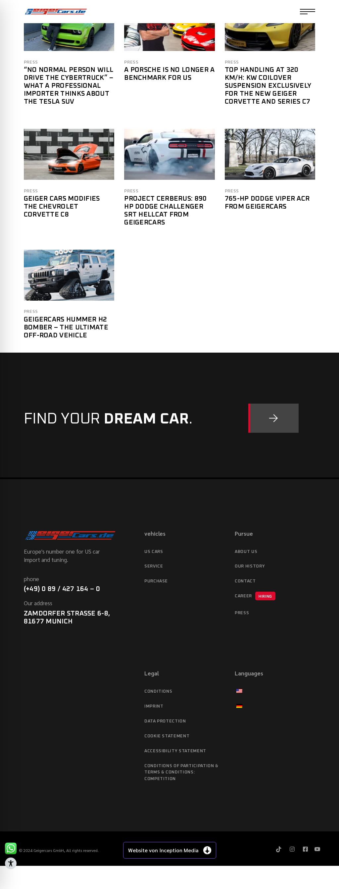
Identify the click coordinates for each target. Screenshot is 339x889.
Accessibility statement (175, 751)
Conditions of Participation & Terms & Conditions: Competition (181, 772)
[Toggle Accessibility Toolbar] (11, 863)
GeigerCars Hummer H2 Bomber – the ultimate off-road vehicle (66, 327)
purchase (156, 581)
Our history (250, 566)
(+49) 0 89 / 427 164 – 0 (62, 589)
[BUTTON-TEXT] (273, 418)
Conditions (158, 691)
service (153, 566)
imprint (154, 706)
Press (31, 62)
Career (253, 596)
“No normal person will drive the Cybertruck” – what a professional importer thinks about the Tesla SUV (69, 86)
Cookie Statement (166, 736)
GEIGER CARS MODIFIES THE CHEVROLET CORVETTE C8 (62, 206)
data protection (165, 721)
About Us (246, 552)
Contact (245, 581)
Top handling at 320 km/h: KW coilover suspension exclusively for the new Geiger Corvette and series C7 (268, 86)
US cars (153, 552)
